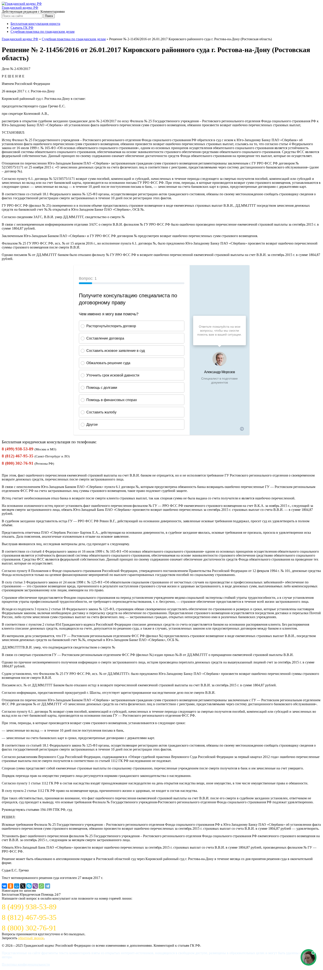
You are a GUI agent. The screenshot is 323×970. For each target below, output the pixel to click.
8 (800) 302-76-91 (17, 463)
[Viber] (35, 886)
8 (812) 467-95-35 (17, 456)
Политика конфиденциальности (26, 964)
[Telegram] (47, 886)
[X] (22, 886)
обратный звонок (31, 938)
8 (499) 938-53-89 (17, 449)
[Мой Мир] (16, 886)
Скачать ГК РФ (22, 27)
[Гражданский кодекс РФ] (22, 3)
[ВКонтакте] (4, 886)
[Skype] (29, 886)
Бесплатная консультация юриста (35, 24)
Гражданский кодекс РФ (20, 7)
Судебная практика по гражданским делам (42, 31)
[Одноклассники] (10, 886)
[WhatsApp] (41, 886)
